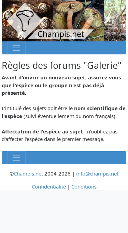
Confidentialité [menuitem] (49, 186)
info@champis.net (97, 173)
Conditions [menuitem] (84, 186)
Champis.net (28, 173)
